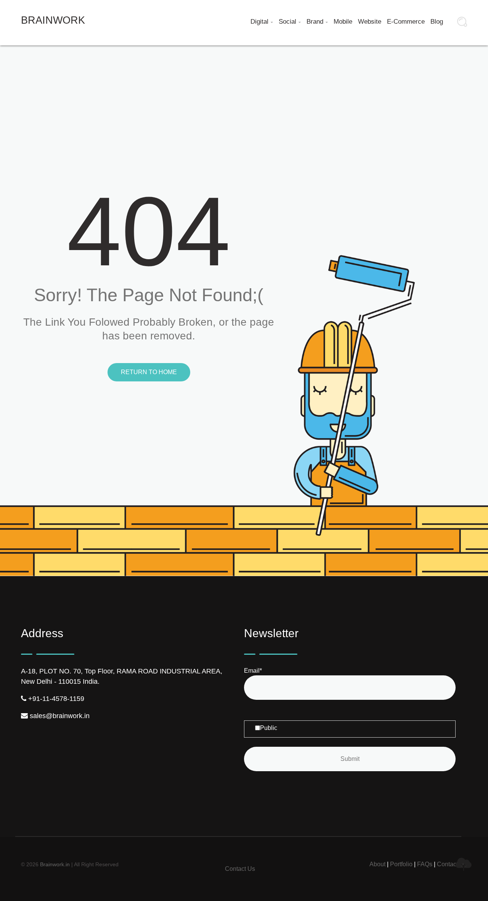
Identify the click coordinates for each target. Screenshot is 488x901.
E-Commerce (406, 21)
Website (369, 21)
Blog (436, 21)
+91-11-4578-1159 (55, 698)
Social (290, 21)
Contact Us (240, 868)
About (377, 864)
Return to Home (149, 372)
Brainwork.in (55, 864)
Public (268, 728)
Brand (317, 21)
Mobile (343, 21)
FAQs (424, 864)
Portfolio (401, 864)
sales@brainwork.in (59, 716)
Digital (261, 21)
